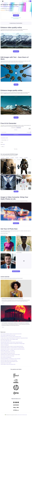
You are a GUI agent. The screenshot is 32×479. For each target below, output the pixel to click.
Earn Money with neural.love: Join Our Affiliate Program (9, 339)
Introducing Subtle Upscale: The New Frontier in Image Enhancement (11, 342)
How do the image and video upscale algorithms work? (9, 361)
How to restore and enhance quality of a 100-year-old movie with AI (11, 333)
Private (2, 146)
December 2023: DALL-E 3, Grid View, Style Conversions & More (11, 336)
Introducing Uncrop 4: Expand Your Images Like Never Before (10, 354)
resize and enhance (5, 92)
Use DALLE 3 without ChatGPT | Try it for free (8, 351)
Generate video (19, 127)
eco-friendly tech (15, 125)
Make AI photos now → (16, 271)
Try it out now (16, 51)
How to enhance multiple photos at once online (8, 335)
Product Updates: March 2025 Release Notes (8, 353)
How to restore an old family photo (6, 357)
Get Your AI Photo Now (9, 229)
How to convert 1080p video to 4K (6, 340)
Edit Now (16, 84)
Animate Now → (16, 223)
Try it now (16, 117)
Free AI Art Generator (8, 123)
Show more (16, 191)
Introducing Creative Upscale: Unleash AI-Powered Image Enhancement (12, 346)
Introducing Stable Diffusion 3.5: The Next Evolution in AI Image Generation (12, 347)
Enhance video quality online (11, 27)
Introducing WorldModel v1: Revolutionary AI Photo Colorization (10, 358)
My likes (3, 157)
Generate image (13, 127)
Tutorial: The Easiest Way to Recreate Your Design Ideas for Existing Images (12, 343)
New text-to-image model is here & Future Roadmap (9, 360)
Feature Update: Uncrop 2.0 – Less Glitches (7, 350)
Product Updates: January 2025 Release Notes (8, 364)
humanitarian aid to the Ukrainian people (22, 414)
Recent (8, 157)
